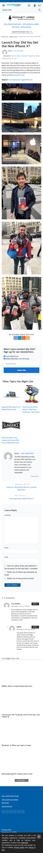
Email (6, 557)
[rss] (30, 476)
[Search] (40, 10)
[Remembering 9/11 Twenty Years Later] (21, 760)
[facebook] (18, 476)
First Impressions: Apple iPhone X (20, 80)
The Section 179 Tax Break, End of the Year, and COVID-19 (21, 716)
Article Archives (26, 27)
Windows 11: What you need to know (16, 745)
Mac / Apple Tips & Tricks (12, 24)
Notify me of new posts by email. (20, 578)
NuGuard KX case (18, 75)
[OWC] (21, 18)
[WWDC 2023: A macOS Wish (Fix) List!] (21, 673)
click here (24, 843)
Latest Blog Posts (11, 356)
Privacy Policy (19, 847)
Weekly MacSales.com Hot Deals (17, 359)
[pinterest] (24, 476)
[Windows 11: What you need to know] (21, 732)
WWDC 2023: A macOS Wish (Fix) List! (17, 686)
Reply (35, 604)
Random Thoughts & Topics (31, 56)
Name (6, 548)
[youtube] (27, 476)
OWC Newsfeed (18, 51)
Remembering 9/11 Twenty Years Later (17, 774)
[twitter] (21, 476)
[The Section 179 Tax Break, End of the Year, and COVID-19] (21, 701)
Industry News (16, 56)
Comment (7, 515)
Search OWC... (7, 10)
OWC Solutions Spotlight (31, 24)
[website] (15, 476)
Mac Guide (15, 27)
